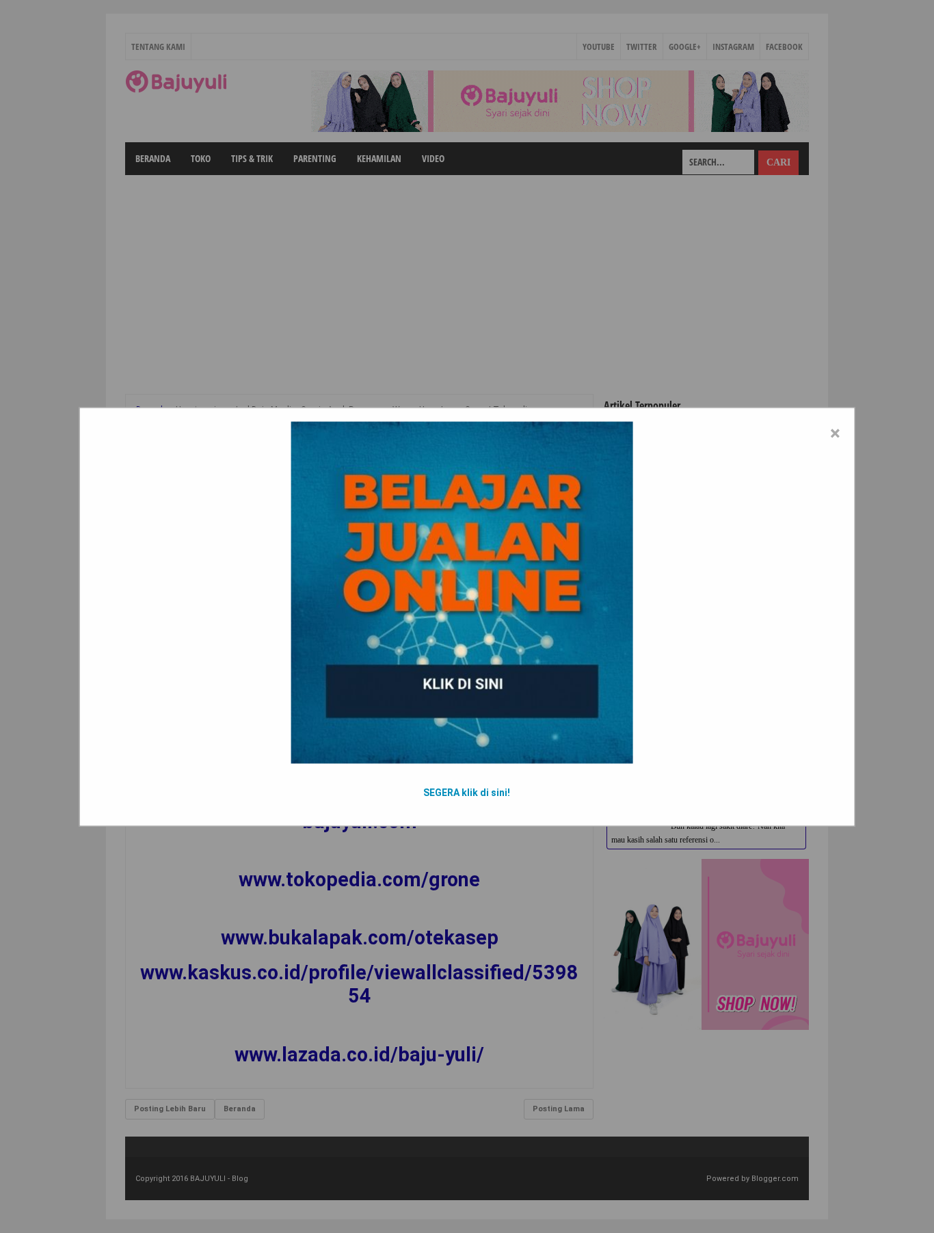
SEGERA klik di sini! (466, 791)
